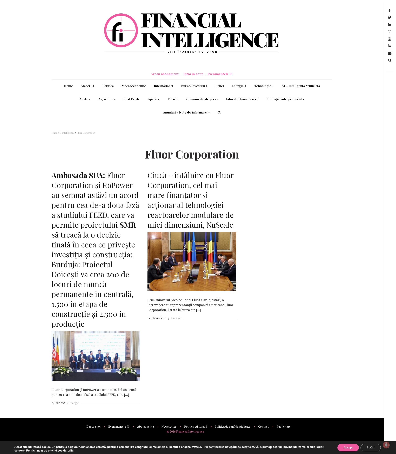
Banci (219, 86)
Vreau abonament (165, 74)
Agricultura (107, 99)
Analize (85, 99)
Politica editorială (195, 426)
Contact (263, 426)
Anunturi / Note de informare (186, 112)
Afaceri (87, 86)
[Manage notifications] (386, 445)
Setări (371, 447)
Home (68, 86)
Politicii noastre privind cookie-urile (49, 451)
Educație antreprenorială (285, 99)
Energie (239, 86)
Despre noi (93, 426)
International (163, 86)
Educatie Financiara (242, 99)
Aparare (154, 99)
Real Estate (131, 99)
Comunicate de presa (202, 99)
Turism (173, 99)
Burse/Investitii (194, 86)
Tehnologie (264, 86)
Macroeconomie (133, 86)
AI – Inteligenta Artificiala (301, 86)
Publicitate (284, 426)
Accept (348, 447)
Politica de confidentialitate (232, 426)
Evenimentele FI (219, 74)
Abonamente (145, 426)
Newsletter (168, 426)
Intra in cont (193, 74)
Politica (108, 86)
